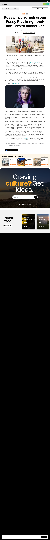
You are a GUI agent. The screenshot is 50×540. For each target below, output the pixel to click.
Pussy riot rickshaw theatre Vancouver (12, 8)
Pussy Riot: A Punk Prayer (18, 83)
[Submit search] (45, 1)
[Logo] (4, 3)
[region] (25, 537)
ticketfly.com (26, 138)
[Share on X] (17, 32)
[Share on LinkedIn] (19, 32)
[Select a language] (47, 1)
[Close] (3, 537)
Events (3, 8)
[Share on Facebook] (15, 32)
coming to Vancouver (34, 62)
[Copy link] (21, 32)
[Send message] (35, 197)
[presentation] (23, 13)
